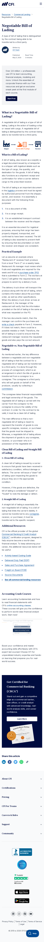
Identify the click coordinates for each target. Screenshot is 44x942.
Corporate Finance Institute (8, 4)
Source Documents (14, 575)
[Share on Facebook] (10, 763)
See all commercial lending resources (23, 579)
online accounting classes (18, 605)
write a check (8, 324)
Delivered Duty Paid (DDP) (17, 560)
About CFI (7, 779)
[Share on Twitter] (15, 763)
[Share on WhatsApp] (21, 763)
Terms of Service (35, 921)
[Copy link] (27, 763)
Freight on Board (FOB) (16, 570)
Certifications (8, 788)
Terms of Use (20, 921)
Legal (22, 924)
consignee (34, 514)
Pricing (5, 797)
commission (7, 389)
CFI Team (16, 50)
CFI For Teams (9, 806)
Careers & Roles (10, 815)
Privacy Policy (7, 921)
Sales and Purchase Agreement (19, 565)
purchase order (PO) (29, 272)
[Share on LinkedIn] (4, 763)
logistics (11, 190)
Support (6, 824)
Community (8, 834)
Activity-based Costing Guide (18, 555)
